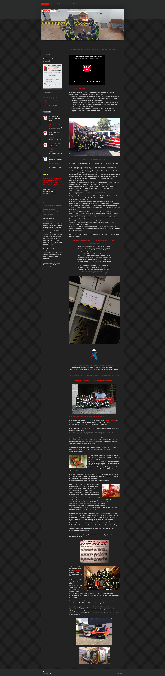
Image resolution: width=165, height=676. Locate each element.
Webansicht (119, 673)
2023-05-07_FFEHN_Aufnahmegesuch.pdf (55, 124)
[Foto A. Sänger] (102, 578)
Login (121, 671)
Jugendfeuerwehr (77, 570)
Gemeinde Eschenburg (110, 420)
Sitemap (53, 671)
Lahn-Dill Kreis (72, 422)
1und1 (56, 223)
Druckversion (48, 671)
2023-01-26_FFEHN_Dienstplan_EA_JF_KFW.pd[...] (55, 150)
